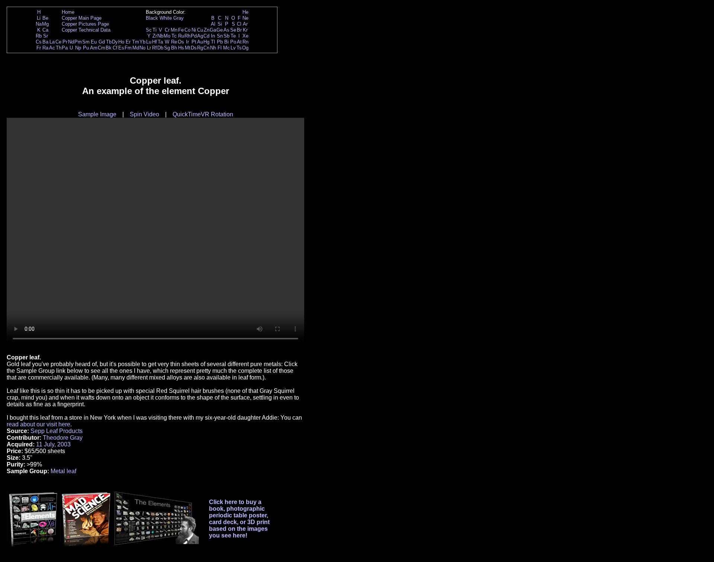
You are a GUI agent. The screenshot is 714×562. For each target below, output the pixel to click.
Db (160, 48)
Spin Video (144, 114)
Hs (181, 48)
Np (78, 48)
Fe (181, 30)
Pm (78, 42)
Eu (94, 42)
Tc (174, 36)
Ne (245, 18)
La (52, 42)
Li (39, 18)
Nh (213, 48)
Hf (154, 42)
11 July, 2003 (53, 444)
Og (245, 48)
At (239, 42)
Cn (206, 48)
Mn (174, 30)
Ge (219, 30)
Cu (200, 30)
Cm (101, 48)
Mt (187, 48)
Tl (213, 42)
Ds (194, 48)
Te (233, 36)
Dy (115, 42)
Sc (149, 30)
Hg (206, 42)
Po (233, 42)
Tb (109, 42)
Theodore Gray (63, 438)
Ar (245, 24)
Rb (39, 36)
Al (213, 24)
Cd (206, 36)
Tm (135, 42)
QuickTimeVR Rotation (203, 114)
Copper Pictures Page (85, 24)
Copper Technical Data (86, 30)
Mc (226, 48)
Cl (239, 24)
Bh (174, 48)
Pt (194, 42)
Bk (109, 48)
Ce (58, 42)
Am (93, 48)
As (226, 30)
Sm (86, 42)
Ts (239, 48)
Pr (64, 42)
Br (239, 30)
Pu (86, 48)
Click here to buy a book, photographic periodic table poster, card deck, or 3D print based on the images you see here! (239, 519)
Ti (154, 30)
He (245, 12)
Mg (45, 24)
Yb (142, 42)
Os (181, 42)
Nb (160, 36)
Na (39, 24)
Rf (154, 48)
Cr (167, 30)
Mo (167, 36)
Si (220, 24)
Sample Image (97, 114)
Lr (149, 48)
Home (68, 12)
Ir (187, 42)
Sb (226, 36)
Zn (206, 30)
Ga (213, 30)
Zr (154, 36)
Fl (220, 48)
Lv (233, 48)
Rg (200, 48)
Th (58, 48)
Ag (200, 36)
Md (135, 48)
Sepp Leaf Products (56, 431)
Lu (148, 42)
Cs (39, 42)
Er (128, 42)
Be (45, 18)
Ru (181, 36)
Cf (115, 48)
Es (121, 48)
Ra (45, 48)
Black (152, 18)
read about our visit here (38, 424)
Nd (71, 42)
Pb (220, 42)
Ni (194, 30)
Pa (65, 48)
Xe (245, 36)
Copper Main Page (82, 18)
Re (174, 42)
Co (187, 30)
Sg (167, 48)
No (142, 48)
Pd (194, 36)
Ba (45, 42)
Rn (245, 42)
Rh (187, 36)
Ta (160, 42)
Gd (102, 42)
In (213, 36)
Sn (220, 36)
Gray (178, 18)
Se (233, 30)
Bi (226, 42)
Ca (45, 30)
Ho (121, 42)
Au (200, 42)
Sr (45, 36)
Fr (38, 48)
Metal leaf (63, 471)
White (166, 18)
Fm (128, 48)
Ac (52, 48)
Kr (245, 30)
